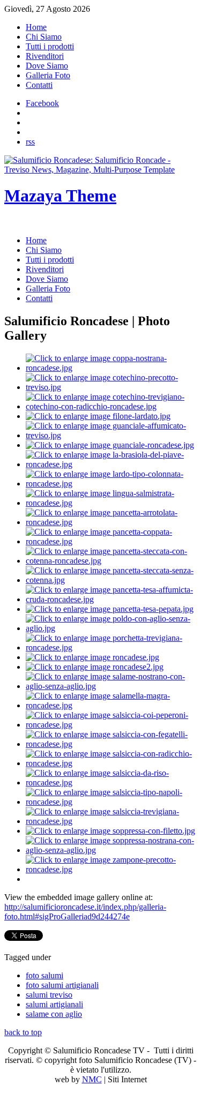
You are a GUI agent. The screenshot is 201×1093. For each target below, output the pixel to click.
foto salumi (44, 975)
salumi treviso (49, 994)
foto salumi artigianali (62, 985)
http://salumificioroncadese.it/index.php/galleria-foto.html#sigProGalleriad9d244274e (85, 911)
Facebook (42, 103)
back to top (23, 1032)
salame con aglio (54, 1014)
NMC (92, 1079)
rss (30, 141)
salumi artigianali (54, 1004)
